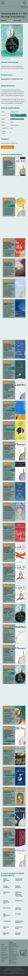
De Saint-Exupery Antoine (16, 115)
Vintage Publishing (8, 251)
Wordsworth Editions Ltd (7, 206)
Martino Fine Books (8, 754)
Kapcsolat (3, 952)
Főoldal (3, 944)
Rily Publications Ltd (17, 119)
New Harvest (7, 489)
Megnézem (6, 158)
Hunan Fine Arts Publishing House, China (8, 409)
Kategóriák (4, 950)
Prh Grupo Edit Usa (8, 858)
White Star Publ (8, 713)
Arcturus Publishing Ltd (9, 429)
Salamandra (6, 921)
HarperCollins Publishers (7, 673)
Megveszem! (7, 147)
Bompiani (6, 630)
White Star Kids (7, 794)
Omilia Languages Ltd (6, 880)
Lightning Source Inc (9, 512)
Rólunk (2, 961)
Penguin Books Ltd (8, 267)
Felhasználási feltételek (4, 958)
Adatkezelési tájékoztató (4, 955)
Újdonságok (4, 948)
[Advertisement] (14, 186)
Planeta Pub (7, 451)
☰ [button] (24, 2)
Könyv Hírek (4, 946)
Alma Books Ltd (7, 286)
